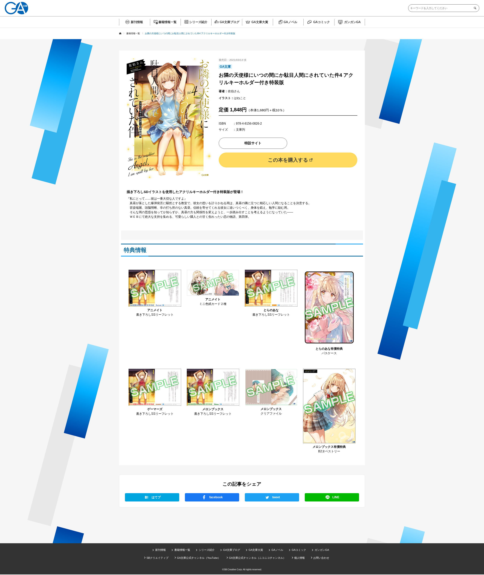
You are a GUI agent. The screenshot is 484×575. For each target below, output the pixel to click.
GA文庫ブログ (229, 22)
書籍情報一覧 (167, 22)
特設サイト (252, 143)
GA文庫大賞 (259, 22)
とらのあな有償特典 (329, 348)
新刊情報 (137, 22)
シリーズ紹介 (198, 22)
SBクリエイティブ (157, 557)
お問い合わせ (321, 557)
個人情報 (299, 557)
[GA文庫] (16, 8)
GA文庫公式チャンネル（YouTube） (198, 557)
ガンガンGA (352, 22)
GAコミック (321, 22)
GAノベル (290, 22)
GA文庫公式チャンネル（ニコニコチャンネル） (257, 557)
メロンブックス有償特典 (329, 446)
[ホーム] (120, 33)
